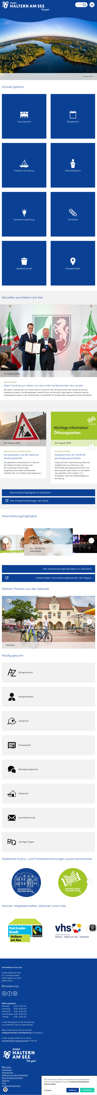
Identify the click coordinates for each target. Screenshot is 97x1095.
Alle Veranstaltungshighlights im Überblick (67, 568)
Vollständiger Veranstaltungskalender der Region (65, 579)
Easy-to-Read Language (12, 1078)
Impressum (7, 1070)
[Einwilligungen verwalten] (5, 1089)
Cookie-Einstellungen (11, 1086)
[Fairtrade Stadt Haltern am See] (25, 930)
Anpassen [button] (48, 1090)
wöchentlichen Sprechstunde (15, 1041)
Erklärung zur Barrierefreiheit (15, 1075)
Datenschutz (7, 1072)
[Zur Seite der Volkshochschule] (71, 930)
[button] (91, 447)
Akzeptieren (87, 1090)
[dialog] (69, 1085)
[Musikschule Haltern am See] (25, 882)
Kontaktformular (11, 986)
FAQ (4, 1083)
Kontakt (7, 1067)
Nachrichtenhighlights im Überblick (30, 492)
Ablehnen (72, 1090)
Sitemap (5, 1080)
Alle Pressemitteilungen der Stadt (29, 501)
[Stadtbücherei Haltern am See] (71, 882)
